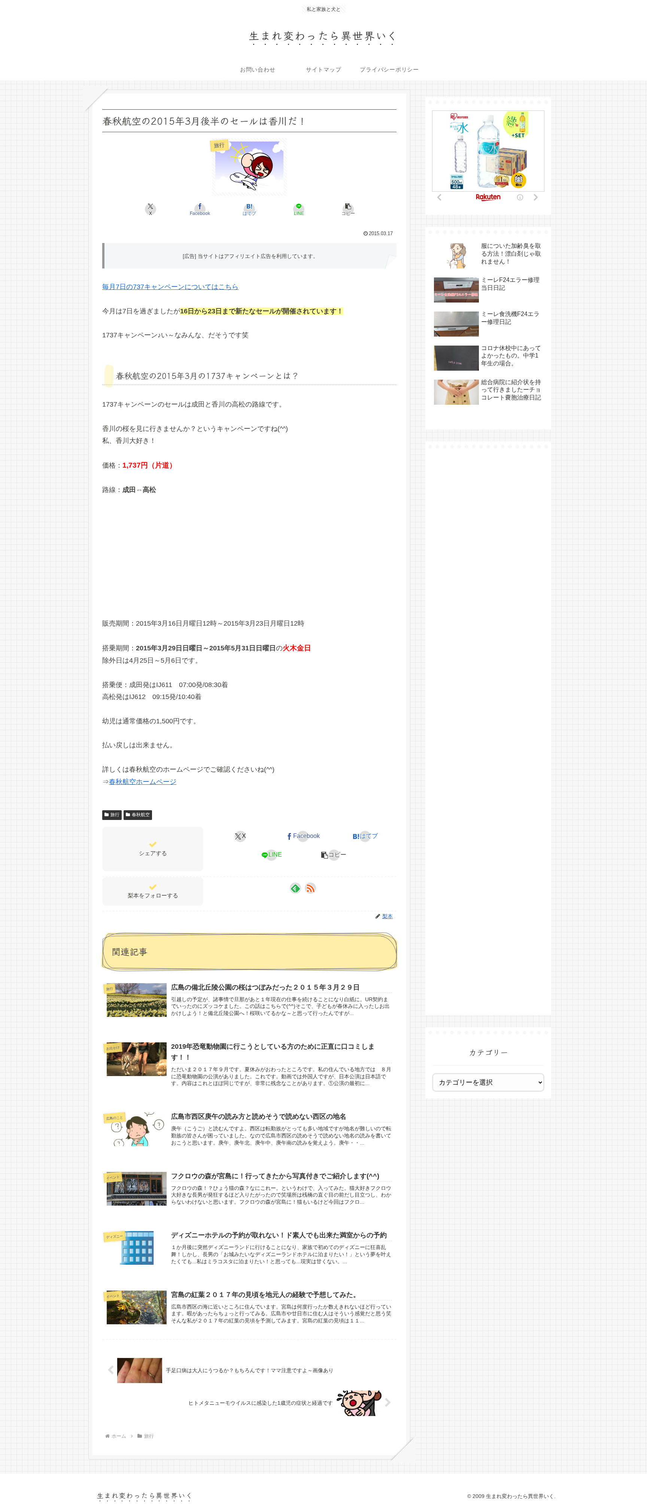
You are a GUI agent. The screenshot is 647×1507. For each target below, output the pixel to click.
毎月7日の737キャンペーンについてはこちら (170, 287)
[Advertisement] (249, 555)
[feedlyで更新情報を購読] (295, 888)
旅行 (114, 814)
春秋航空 (141, 814)
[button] (348, 209)
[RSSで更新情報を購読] (310, 888)
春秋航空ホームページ (142, 782)
